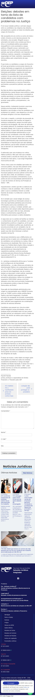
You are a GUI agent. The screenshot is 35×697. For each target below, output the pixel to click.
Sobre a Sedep (9, 617)
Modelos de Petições (10, 635)
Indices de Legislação (11, 638)
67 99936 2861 (5, 660)
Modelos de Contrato (10, 633)
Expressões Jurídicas (10, 641)
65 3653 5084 (5, 671)
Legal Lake (14, 594)
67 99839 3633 (5, 650)
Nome (3, 432)
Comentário (5, 411)
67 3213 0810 (5, 646)
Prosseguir (11, 683)
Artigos (6, 622)
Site (2, 446)
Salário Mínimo (9, 627)
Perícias (14, 610)
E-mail (3, 439)
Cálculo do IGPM (9, 625)
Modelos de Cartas (10, 630)
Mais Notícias (27, 473)
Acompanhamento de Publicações (14, 599)
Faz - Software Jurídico (15, 588)
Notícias (7, 620)
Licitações (16, 604)
